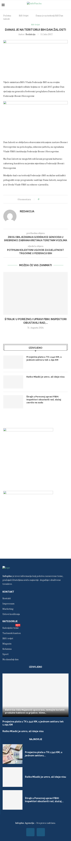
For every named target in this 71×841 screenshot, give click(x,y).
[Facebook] (30, 832)
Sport (5, 654)
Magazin (6, 643)
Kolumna (7, 649)
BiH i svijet (7, 638)
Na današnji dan (10, 659)
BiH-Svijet (23, 15)
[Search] (67, 5)
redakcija (30, 34)
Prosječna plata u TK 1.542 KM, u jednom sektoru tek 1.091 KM (44, 358)
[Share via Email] (54, 199)
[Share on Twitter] (48, 199)
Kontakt (8, 592)
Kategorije (10, 621)
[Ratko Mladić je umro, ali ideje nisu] (13, 382)
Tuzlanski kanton (11, 633)
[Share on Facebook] (44, 199)
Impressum (8, 603)
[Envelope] (41, 832)
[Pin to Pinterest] (51, 199)
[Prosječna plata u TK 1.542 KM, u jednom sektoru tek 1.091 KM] (13, 362)
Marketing (7, 609)
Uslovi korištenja (11, 614)
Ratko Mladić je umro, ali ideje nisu (45, 377)
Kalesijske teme (10, 628)
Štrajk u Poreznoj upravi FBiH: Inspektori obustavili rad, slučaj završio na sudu (43, 399)
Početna (7, 15)
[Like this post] (41, 199)
